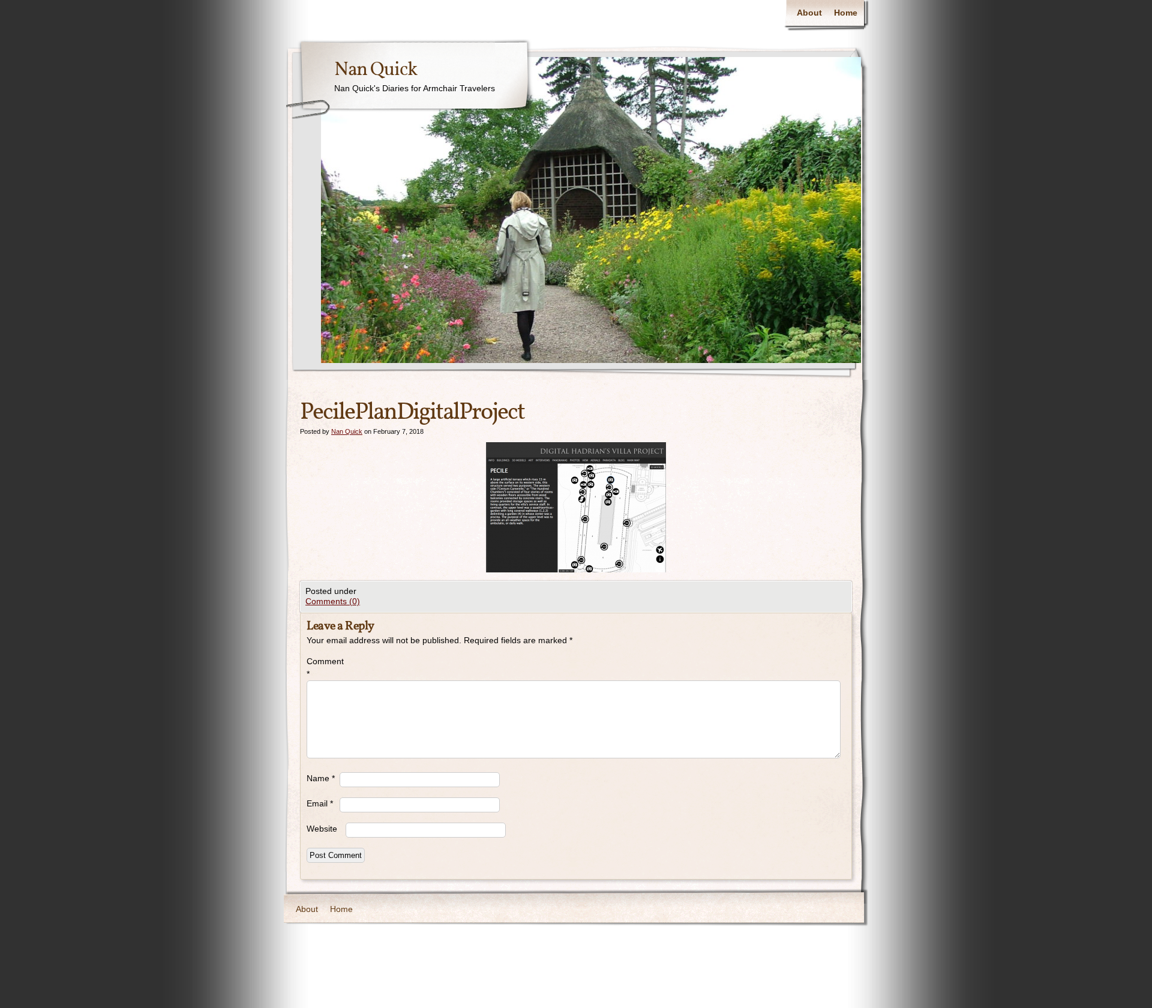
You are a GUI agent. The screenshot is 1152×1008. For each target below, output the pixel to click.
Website (322, 828)
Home (845, 12)
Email (320, 803)
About (809, 12)
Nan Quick (375, 70)
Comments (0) (332, 601)
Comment (323, 667)
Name (321, 778)
